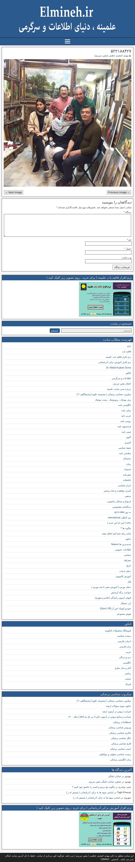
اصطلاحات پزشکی (122, 722)
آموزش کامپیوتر (123, 576)
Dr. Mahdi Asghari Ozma (118, 367)
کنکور (128, 373)
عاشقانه (127, 480)
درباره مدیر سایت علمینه (119, 389)
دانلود (128, 539)
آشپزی (128, 442)
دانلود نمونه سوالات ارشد (118, 706)
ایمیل (127, 248)
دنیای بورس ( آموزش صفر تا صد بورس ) (111, 587)
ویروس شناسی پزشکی (119, 727)
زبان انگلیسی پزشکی (120, 759)
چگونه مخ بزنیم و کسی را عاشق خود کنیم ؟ (93, 787)
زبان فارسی (125, 646)
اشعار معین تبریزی (122, 383)
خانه (129, 346)
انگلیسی (127, 662)
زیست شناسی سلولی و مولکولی (115, 754)
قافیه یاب (126, 351)
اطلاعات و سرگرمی (121, 378)
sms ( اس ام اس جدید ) (119, 522)
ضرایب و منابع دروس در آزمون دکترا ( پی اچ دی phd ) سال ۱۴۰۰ (99, 716)
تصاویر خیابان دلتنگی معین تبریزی (105, 781)
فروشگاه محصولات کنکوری (118, 630)
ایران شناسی (124, 485)
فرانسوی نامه (124, 426)
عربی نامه (126, 415)
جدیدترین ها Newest (121, 544)
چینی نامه (126, 432)
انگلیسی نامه (124, 405)
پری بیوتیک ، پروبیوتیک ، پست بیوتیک (113, 399)
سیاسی (127, 555)
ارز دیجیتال (126, 603)
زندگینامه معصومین (121, 507)
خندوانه (127, 469)
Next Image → (13, 192)
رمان (128, 464)
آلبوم (128, 437)
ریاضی (128, 673)
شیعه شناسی (124, 448)
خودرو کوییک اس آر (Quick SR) (115, 608)
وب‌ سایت (126, 257)
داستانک (127, 458)
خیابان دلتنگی (114, 776)
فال (129, 581)
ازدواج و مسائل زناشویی (119, 501)
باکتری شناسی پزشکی (120, 733)
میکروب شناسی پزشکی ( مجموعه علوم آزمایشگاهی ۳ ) (104, 394)
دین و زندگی (125, 657)
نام (129, 240)
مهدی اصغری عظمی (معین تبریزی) (111, 55)
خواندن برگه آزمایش (121, 592)
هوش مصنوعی (124, 614)
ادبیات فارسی (124, 641)
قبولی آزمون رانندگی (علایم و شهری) (113, 597)
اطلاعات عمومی (123, 549)
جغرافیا (127, 560)
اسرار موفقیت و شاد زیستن (117, 490)
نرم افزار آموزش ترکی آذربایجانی (114, 362)
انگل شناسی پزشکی (121, 738)
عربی (128, 652)
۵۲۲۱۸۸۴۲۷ (121, 51)
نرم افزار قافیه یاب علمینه (118, 357)
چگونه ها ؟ (126, 528)
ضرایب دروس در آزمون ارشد (116, 711)
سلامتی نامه (125, 453)
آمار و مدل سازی (123, 668)
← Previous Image (119, 192)
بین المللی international (119, 517)
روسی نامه (125, 421)
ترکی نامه (126, 410)
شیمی (128, 678)
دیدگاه (127, 212)
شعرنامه (127, 474)
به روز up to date (122, 512)
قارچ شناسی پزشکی (121, 743)
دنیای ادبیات (125, 571)
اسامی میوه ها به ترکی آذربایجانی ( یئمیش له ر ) (90, 792)
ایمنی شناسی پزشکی (120, 749)
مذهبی (128, 496)
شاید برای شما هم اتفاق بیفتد (116, 533)
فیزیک (128, 684)
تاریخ (128, 565)
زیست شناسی (124, 636)
